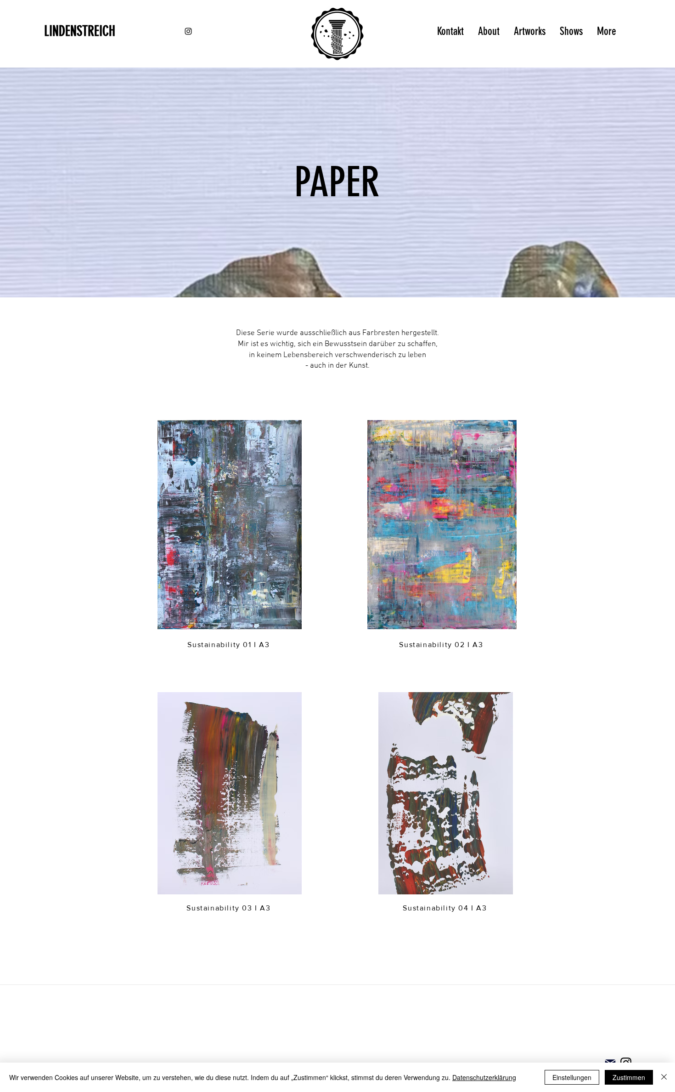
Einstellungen (571, 1077)
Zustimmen (629, 1077)
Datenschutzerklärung (484, 1077)
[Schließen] (663, 1077)
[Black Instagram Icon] (188, 31)
